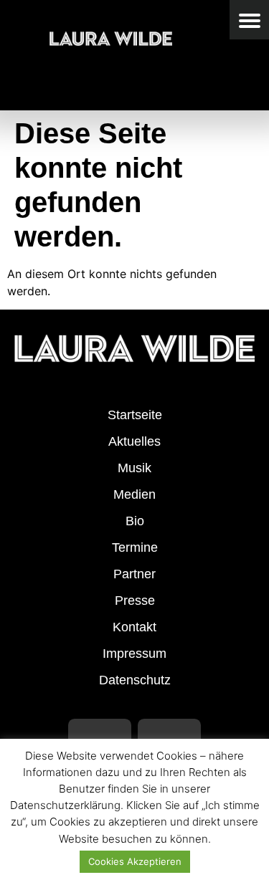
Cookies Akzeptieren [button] (134, 861)
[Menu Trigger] (249, 19)
